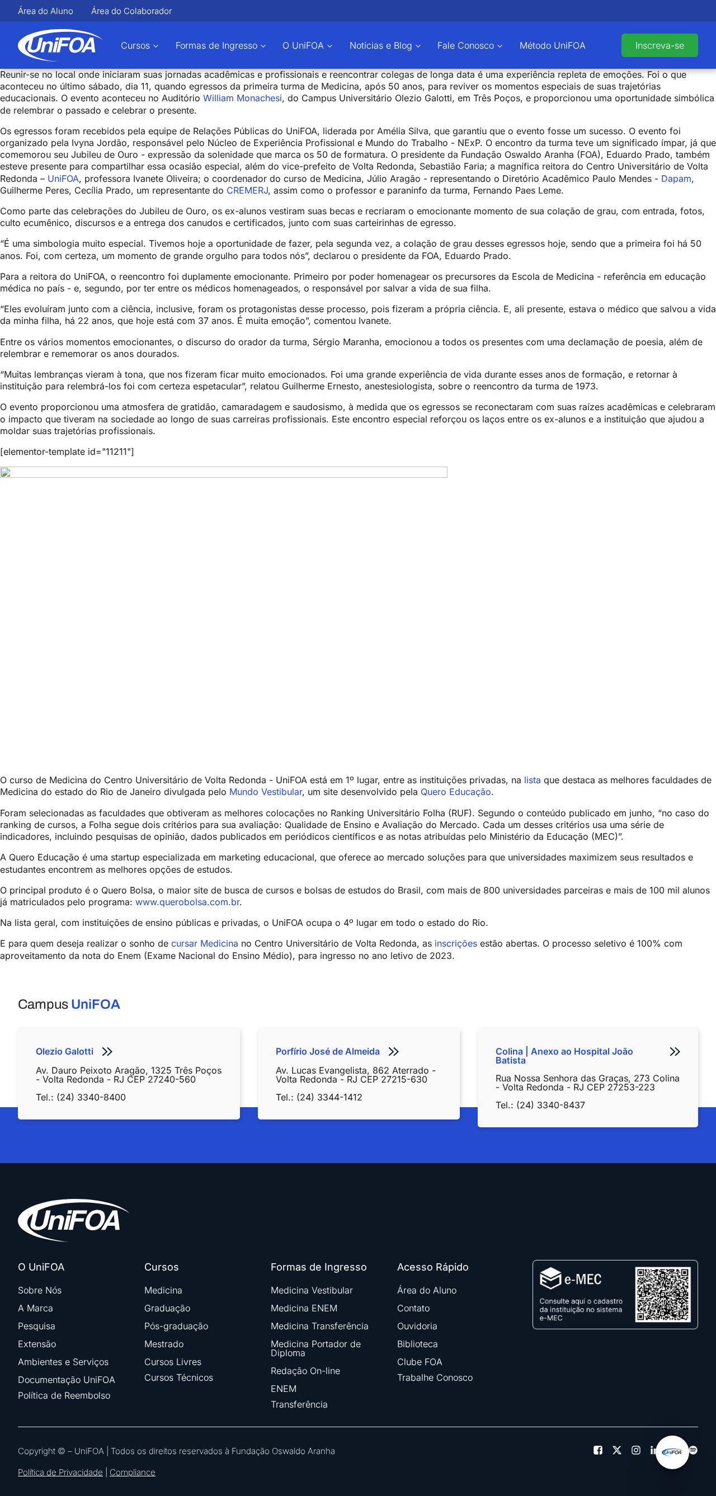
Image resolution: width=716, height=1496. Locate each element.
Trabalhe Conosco (435, 1377)
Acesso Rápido (433, 1267)
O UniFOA (303, 45)
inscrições (456, 943)
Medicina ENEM (304, 1308)
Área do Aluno (45, 11)
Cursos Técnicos (178, 1377)
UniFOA (63, 178)
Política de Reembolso (64, 1395)
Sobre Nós (40, 1290)
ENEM (283, 1388)
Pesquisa (36, 1325)
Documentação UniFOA (66, 1379)
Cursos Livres (172, 1361)
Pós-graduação (176, 1325)
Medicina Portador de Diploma (316, 1348)
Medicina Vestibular (312, 1290)
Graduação (167, 1308)
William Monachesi (242, 98)
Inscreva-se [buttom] (659, 45)
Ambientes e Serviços (63, 1361)
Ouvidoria (417, 1325)
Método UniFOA (553, 45)
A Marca (35, 1308)
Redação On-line (305, 1370)
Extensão (37, 1343)
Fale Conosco (465, 45)
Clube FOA (419, 1361)
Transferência (299, 1404)
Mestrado (163, 1343)
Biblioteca (417, 1343)
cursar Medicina (204, 943)
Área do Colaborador (131, 11)
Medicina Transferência (320, 1325)
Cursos (135, 45)
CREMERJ (247, 190)
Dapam (676, 178)
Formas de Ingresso (216, 45)
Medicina (163, 1290)
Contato (413, 1308)
